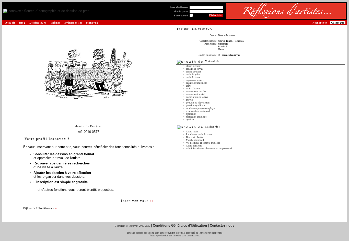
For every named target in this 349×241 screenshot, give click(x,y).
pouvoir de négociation (198, 102)
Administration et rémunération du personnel (209, 148)
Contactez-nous (222, 225)
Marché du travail (195, 140)
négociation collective (197, 97)
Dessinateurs (37, 22)
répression (191, 113)
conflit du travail (194, 68)
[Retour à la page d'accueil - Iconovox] (46, 11)
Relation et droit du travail (199, 134)
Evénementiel (73, 22)
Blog (22, 22)
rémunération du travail (198, 111)
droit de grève (193, 74)
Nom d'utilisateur (179, 7)
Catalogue (337, 22)
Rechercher (319, 22)
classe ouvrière (193, 66)
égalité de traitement (196, 82)
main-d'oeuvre (193, 88)
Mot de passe (181, 11)
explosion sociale (195, 80)
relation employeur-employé (200, 108)
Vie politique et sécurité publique (203, 142)
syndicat (190, 119)
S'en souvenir (181, 15)
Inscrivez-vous (137, 201)
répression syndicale (196, 116)
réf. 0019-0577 (88, 132)
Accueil (10, 22)
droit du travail (193, 77)
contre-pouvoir (193, 71)
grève (188, 85)
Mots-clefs (212, 61)
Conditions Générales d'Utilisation (180, 225)
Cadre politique (194, 145)
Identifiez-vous (47, 208)
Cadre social (192, 131)
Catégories (212, 126)
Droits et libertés (194, 137)
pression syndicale (195, 105)
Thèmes (55, 22)
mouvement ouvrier (196, 91)
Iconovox (92, 22)
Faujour (96, 126)
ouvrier (189, 99)
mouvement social (195, 94)
